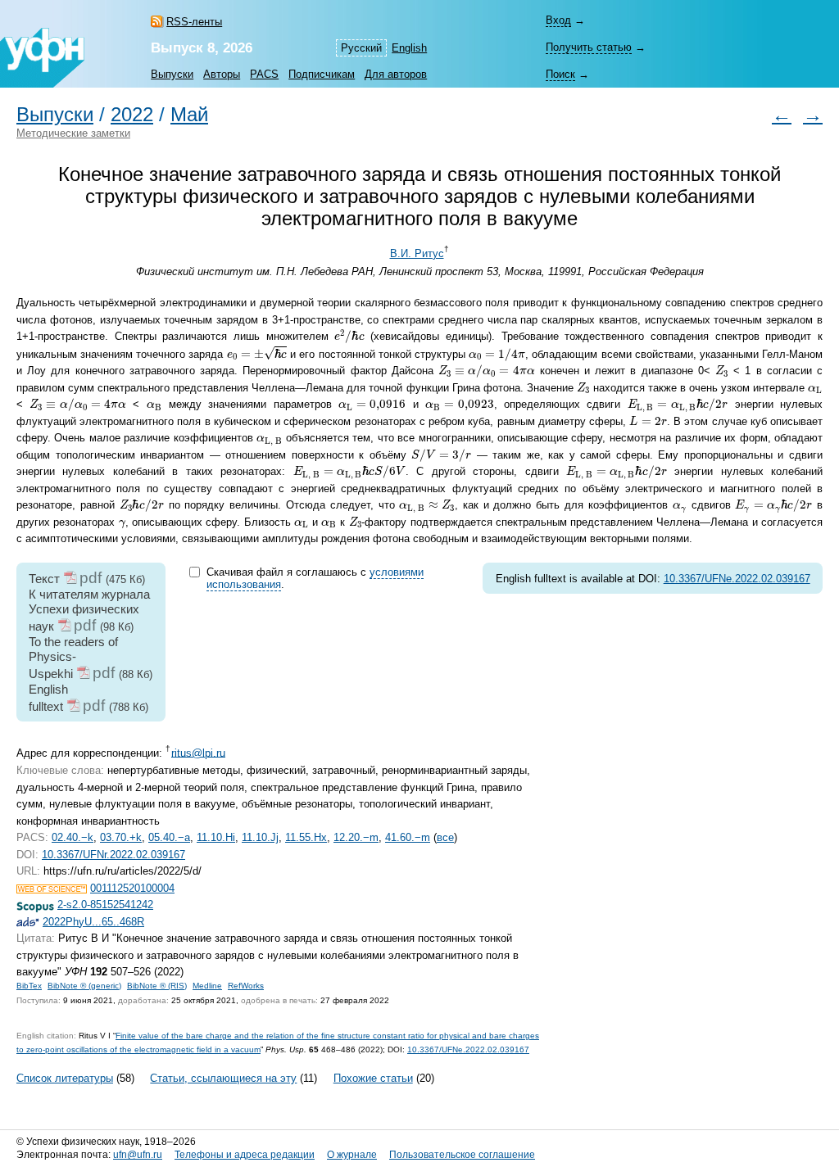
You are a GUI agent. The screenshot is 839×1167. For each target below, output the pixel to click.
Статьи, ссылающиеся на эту (223, 1078)
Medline (207, 985)
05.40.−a (169, 837)
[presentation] (349, 336)
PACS (264, 74)
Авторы (221, 74)
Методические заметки (73, 133)
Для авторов (396, 74)
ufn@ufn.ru (137, 1154)
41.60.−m (407, 837)
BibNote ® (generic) (84, 985)
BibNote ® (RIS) (157, 985)
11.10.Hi (216, 837)
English (409, 48)
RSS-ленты (194, 22)
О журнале (352, 1154)
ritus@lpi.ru (198, 752)
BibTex (29, 985)
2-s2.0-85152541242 (105, 904)
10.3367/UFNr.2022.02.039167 (113, 854)
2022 (132, 114)
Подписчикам (321, 74)
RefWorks (246, 985)
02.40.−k (72, 837)
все (445, 837)
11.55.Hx (306, 837)
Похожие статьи (373, 1078)
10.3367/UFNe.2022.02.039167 (737, 578)
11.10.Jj (260, 837)
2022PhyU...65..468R (93, 922)
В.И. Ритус (417, 253)
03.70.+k (121, 837)
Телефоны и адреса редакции (245, 1154)
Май (189, 114)
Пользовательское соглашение (462, 1154)
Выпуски (172, 74)
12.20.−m (356, 837)
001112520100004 (132, 888)
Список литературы (64, 1078)
